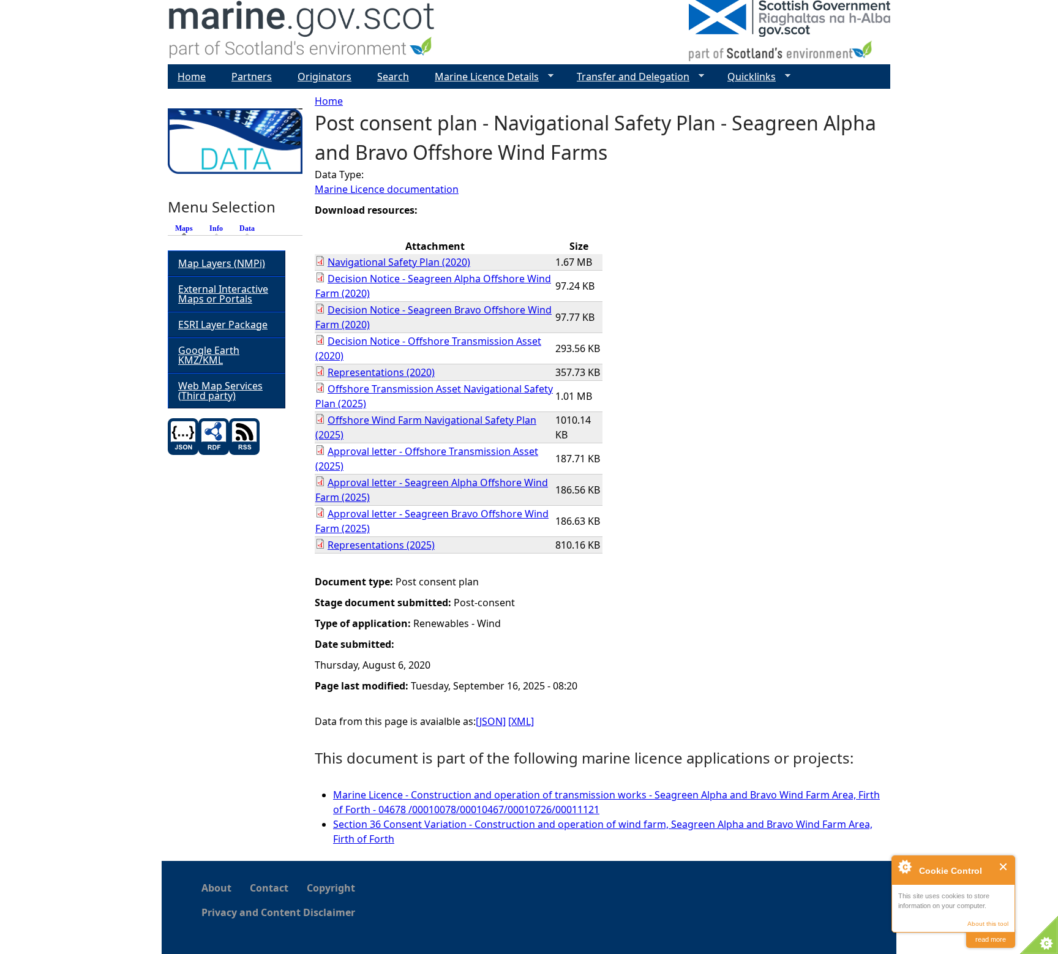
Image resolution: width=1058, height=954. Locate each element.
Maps (187, 228)
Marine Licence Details (482, 77)
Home (329, 101)
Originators (324, 76)
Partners (251, 76)
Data (247, 228)
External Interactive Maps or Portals (223, 294)
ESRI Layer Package (223, 324)
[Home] (302, 32)
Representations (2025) (381, 545)
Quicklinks (747, 77)
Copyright (331, 888)
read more (990, 939)
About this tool (987, 923)
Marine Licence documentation (387, 189)
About (216, 888)
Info (216, 228)
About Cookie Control (904, 866)
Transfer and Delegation (628, 77)
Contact (269, 888)
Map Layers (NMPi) (221, 263)
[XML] (521, 721)
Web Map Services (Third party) (220, 390)
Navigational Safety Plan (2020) (399, 262)
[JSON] (491, 721)
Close (1004, 867)
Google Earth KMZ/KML (208, 355)
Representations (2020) (381, 372)
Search (393, 76)
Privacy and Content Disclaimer (278, 912)
